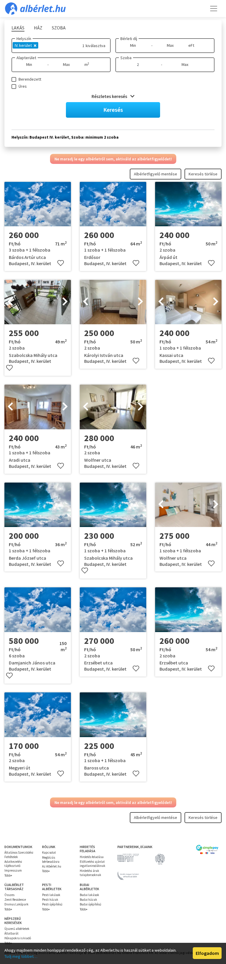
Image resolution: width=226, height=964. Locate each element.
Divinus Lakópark (16, 904)
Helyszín (23, 38)
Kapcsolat (49, 852)
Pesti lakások (51, 895)
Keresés (113, 109)
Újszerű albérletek (16, 929)
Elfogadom (207, 953)
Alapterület (26, 57)
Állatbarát (11, 933)
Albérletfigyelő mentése (155, 174)
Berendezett (30, 79)
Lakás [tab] (17, 28)
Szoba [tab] (59, 28)
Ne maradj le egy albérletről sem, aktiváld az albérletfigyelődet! (113, 159)
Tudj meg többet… (20, 956)
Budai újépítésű (90, 904)
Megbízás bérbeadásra (50, 859)
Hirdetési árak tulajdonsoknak (90, 873)
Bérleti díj (128, 38)
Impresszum (13, 870)
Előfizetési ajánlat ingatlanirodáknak (92, 864)
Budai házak (88, 899)
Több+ (8, 875)
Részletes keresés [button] (110, 96)
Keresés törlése (203, 174)
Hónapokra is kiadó (17, 938)
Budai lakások (89, 895)
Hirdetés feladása (92, 857)
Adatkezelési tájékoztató (13, 864)
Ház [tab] (38, 28)
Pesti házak (50, 899)
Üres (23, 86)
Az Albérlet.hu (51, 866)
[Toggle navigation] (214, 8)
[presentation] (10, 302)
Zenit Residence (15, 899)
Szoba (126, 57)
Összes (9, 895)
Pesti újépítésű (52, 904)
